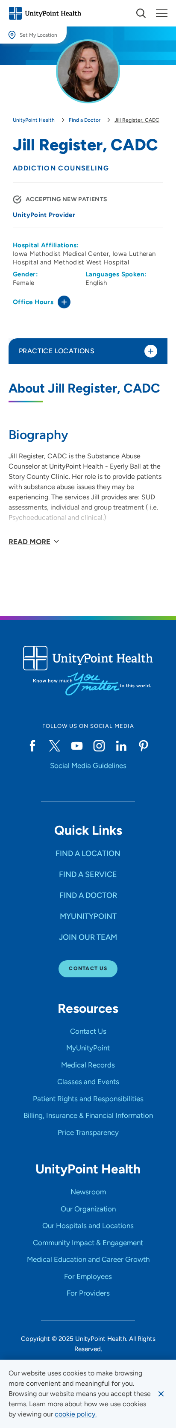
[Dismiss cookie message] (161, 1393)
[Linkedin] (121, 746)
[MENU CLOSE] (161, 13)
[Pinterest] (143, 746)
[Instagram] (99, 746)
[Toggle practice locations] (150, 351)
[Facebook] (32, 746)
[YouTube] (77, 746)
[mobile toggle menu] (141, 13)
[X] (54, 746)
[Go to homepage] (45, 13)
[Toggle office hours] (64, 302)
